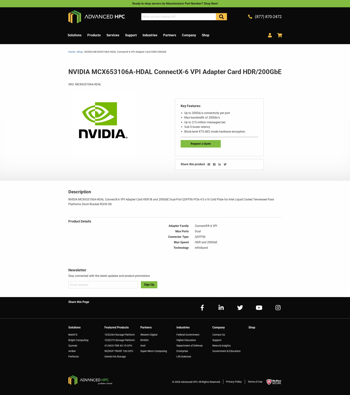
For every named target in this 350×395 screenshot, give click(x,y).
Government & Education (226, 351)
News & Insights (221, 345)
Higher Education (186, 340)
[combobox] (178, 16)
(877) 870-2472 (268, 16)
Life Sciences (183, 356)
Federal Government (187, 334)
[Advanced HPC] (96, 16)
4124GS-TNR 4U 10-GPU (118, 345)
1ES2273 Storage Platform (119, 340)
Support (216, 340)
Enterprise (182, 351)
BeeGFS (72, 334)
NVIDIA (144, 340)
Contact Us (218, 334)
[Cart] (278, 35)
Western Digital (148, 334)
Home (72, 51)
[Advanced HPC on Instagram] (275, 308)
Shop (80, 51)
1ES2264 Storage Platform (119, 334)
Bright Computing (78, 340)
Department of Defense (189, 345)
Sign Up (149, 284)
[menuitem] (74, 35)
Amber (72, 351)
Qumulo (72, 345)
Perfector (73, 356)
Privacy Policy (234, 381)
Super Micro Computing (153, 351)
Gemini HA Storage (115, 356)
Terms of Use (255, 381)
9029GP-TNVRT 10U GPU (118, 351)
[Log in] (270, 35)
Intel (142, 345)
